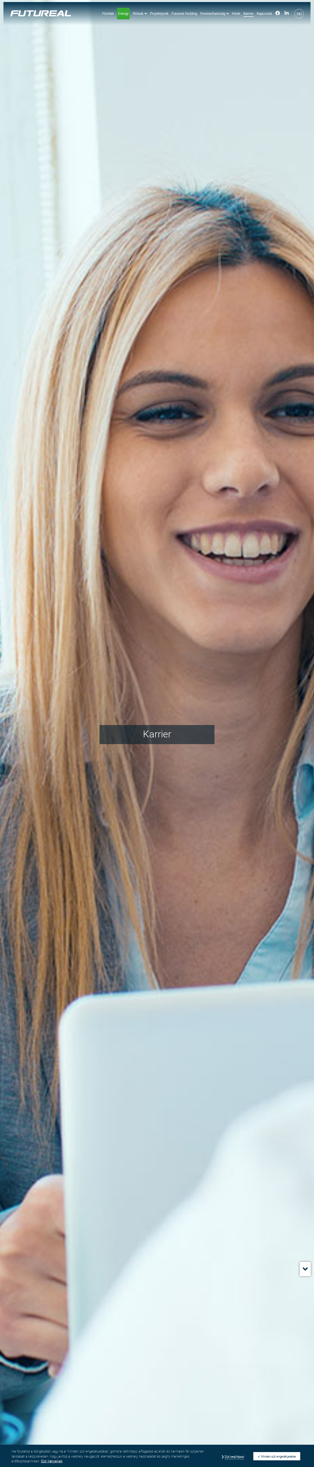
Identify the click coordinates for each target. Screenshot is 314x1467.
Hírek (236, 13)
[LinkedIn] (287, 13)
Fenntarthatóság (212, 13)
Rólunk (138, 13)
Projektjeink (159, 13)
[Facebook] (277, 13)
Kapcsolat (264, 13)
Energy (123, 13)
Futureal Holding (184, 13)
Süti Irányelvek (52, 1461)
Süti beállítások (234, 1457)
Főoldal (108, 13)
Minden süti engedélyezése (278, 1456)
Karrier (248, 13)
